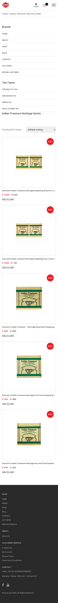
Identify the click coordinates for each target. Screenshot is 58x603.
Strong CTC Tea (9, 89)
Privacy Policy (8, 556)
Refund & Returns (10, 72)
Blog (4, 53)
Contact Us (7, 548)
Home (5, 13)
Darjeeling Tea (9, 95)
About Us (6, 536)
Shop (4, 46)
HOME (4, 33)
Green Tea (7, 102)
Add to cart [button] (8, 199)
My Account (7, 552)
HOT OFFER (7, 65)
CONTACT (6, 59)
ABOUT (5, 40)
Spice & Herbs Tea (10, 108)
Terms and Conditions (12, 560)
